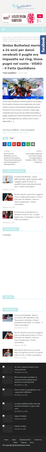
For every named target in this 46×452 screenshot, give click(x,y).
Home (5, 37)
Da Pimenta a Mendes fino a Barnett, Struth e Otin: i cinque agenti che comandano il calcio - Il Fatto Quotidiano (28, 216)
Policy (15, 442)
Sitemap (24, 442)
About (14, 440)
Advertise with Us (25, 440)
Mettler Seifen (20, 426)
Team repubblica (9, 73)
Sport (9, 37)
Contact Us (38, 440)
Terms (32, 442)
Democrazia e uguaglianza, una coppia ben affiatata (27, 391)
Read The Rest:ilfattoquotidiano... (16, 132)
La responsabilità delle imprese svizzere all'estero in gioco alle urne (27, 406)
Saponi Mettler (20, 416)
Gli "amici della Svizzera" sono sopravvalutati (26, 368)
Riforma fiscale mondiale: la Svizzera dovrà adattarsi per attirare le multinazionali (25, 379)
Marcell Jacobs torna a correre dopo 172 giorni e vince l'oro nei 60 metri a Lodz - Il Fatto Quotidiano (28, 352)
